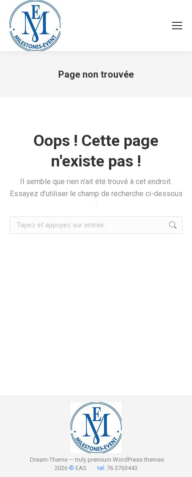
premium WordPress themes (126, 459)
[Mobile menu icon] (177, 25)
